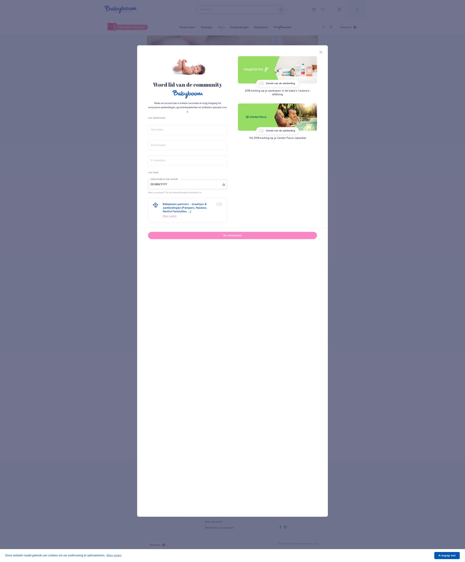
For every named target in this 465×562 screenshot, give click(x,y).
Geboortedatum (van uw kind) (164, 179)
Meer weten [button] (114, 555)
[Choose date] (224, 184)
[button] (187, 210)
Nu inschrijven (232, 235)
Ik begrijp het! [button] (447, 555)
